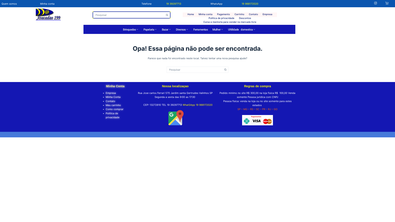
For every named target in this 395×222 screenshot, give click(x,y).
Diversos (181, 29)
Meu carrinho (113, 105)
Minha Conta (113, 97)
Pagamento (223, 14)
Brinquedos (129, 29)
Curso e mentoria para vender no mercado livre (229, 22)
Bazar (165, 29)
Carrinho (239, 14)
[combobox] (128, 15)
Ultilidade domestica (240, 29)
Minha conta (205, 14)
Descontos (245, 18)
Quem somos (9, 3)
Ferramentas (200, 29)
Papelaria (148, 29)
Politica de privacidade (221, 18)
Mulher (216, 29)
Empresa (267, 14)
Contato (253, 14)
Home (190, 14)
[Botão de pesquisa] (167, 15)
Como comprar (114, 109)
